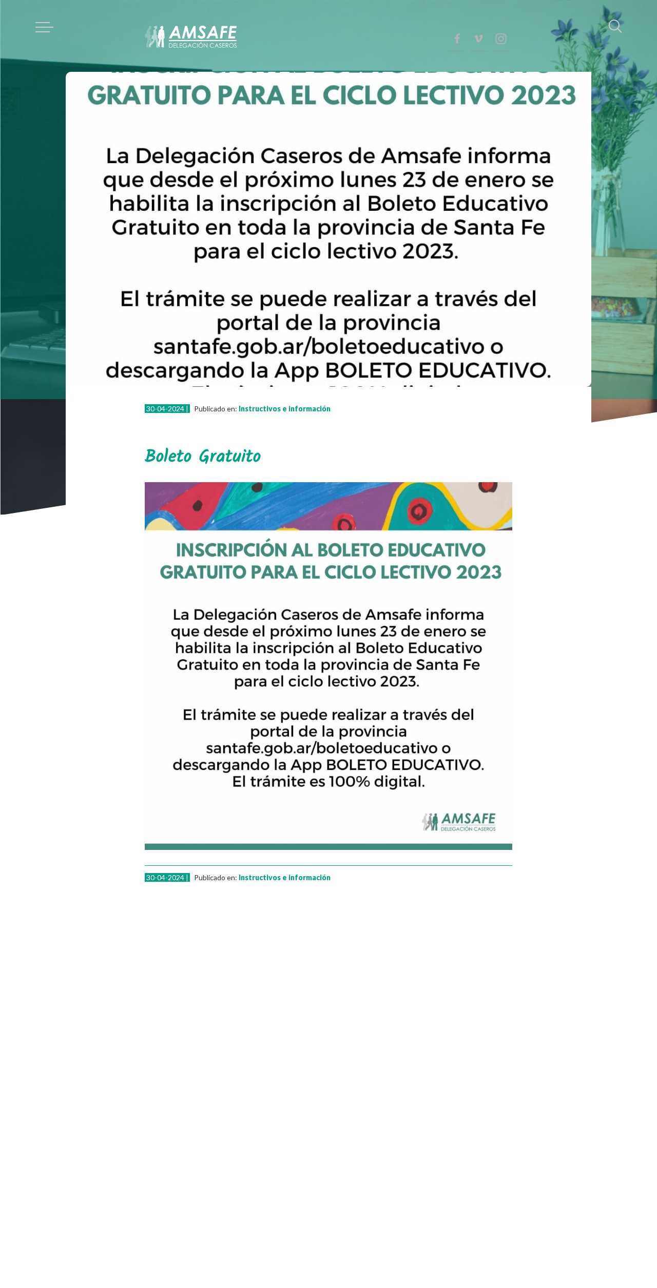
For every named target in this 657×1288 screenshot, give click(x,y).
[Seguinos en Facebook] (455, 38)
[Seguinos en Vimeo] (478, 38)
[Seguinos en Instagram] (501, 38)
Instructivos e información (285, 408)
